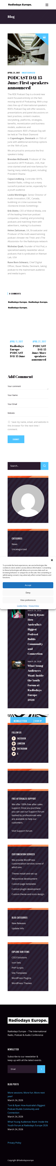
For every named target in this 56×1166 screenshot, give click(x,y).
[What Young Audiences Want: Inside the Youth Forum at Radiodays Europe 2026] (18, 664)
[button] (52, 560)
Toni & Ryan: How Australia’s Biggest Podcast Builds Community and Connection (36, 634)
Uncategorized (28, 72)
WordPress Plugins (21, 978)
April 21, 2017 (14, 72)
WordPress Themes (22, 983)
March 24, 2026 (34, 610)
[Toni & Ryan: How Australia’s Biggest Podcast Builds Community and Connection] (18, 613)
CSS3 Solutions (19, 957)
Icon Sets (16, 962)
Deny (28, 592)
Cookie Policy (22, 606)
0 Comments (15, 293)
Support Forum (36, 811)
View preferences (28, 600)
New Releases (19, 923)
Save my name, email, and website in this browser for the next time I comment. (28, 426)
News (14, 544)
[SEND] (41, 1069)
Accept (28, 585)
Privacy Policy (34, 606)
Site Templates (19, 972)
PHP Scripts (18, 967)
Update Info (18, 928)
